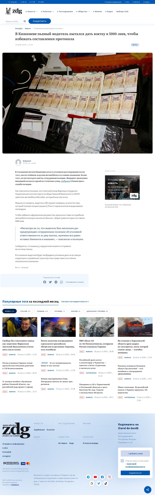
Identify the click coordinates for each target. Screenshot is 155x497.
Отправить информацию (113, 2)
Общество (82, 11)
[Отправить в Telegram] (56, 282)
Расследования (66, 11)
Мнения (98, 11)
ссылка (110, 198)
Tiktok (105, 483)
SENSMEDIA (15, 485)
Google (91, 483)
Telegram (88, 477)
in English (146, 2)
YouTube (95, 477)
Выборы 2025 (122, 11)
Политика (47, 11)
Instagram (109, 477)
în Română (136, 2)
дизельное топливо (97, 311)
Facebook (102, 477)
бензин (75, 311)
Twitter (98, 483)
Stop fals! (51, 430)
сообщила (65, 181)
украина (42, 311)
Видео (110, 11)
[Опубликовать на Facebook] (44, 282)
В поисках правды (90, 443)
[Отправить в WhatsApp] (61, 282)
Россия (26, 311)
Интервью (62, 443)
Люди (71, 443)
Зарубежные (91, 373)
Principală (18, 29)
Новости (31, 11)
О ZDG (127, 2)
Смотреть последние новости (74, 301)
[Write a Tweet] (50, 282)
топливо (59, 311)
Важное (28, 29)
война (9, 311)
